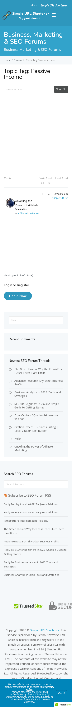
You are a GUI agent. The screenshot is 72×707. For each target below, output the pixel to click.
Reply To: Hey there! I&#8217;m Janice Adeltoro (31, 504)
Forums (18, 60)
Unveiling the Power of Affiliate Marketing (27, 205)
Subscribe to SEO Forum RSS (29, 495)
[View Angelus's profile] (10, 203)
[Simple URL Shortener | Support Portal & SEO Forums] (25, 19)
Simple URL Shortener (54, 5)
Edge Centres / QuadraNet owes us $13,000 (36, 417)
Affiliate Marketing (28, 213)
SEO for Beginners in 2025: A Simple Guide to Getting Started (36, 405)
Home (7, 60)
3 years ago (61, 193)
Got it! (61, 693)
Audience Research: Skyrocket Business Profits (38, 382)
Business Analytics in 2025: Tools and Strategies (37, 394)
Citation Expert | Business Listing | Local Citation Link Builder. (36, 429)
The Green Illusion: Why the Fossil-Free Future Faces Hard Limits (38, 371)
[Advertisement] (36, 137)
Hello (17, 438)
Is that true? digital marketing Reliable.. (26, 520)
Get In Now (18, 296)
